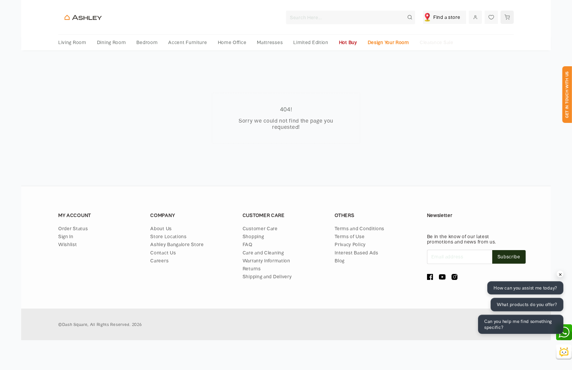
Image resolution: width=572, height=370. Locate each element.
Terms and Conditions (359, 228)
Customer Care (260, 228)
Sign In (65, 236)
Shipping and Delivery (267, 276)
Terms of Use (349, 236)
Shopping (253, 236)
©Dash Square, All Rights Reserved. (94, 324)
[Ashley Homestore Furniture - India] (83, 17)
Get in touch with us (567, 94)
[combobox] (350, 17)
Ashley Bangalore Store (177, 244)
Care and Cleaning (263, 252)
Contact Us (163, 252)
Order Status (73, 228)
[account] (475, 17)
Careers (159, 260)
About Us (161, 228)
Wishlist (67, 244)
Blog (340, 260)
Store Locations (168, 236)
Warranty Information (266, 260)
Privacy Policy (350, 244)
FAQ (248, 244)
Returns (252, 268)
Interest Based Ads (356, 252)
